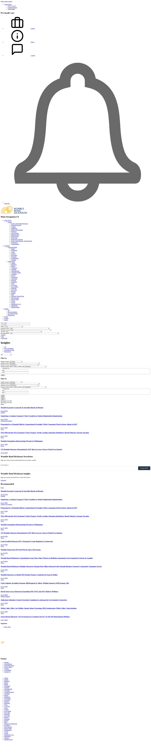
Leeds (13, 252)
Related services (5, 330)
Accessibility (7, 670)
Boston (13, 266)
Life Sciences (15, 233)
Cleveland (7, 690)
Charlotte (13, 269)
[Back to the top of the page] (14, 754)
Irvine (12, 283)
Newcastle (14, 255)
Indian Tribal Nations (17, 230)
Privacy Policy (8, 667)
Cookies (6, 668)
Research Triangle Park (17, 296)
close (2, 397)
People (6, 317)
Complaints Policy (9, 665)
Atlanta (13, 263)
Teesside (13, 260)
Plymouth (14, 257)
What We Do (7, 220)
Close (2, 337)
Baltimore (14, 264)
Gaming (13, 227)
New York (14, 290)
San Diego (7, 725)
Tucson (13, 301)
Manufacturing (15, 234)
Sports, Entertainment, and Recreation (21, 241)
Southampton (15, 258)
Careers (6, 318)
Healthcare (14, 228)
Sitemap (6, 662)
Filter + (3, 399)
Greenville (14, 279)
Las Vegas (14, 285)
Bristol (13, 249)
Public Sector (15, 236)
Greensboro (14, 277)
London (13, 253)
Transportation (15, 244)
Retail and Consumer (17, 239)
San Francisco (15, 298)
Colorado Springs (16, 272)
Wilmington (14, 305)
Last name (3, 325)
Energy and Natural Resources (19, 223)
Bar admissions (5, 333)
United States (8, 4)
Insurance (14, 231)
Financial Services (16, 225)
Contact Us (7, 672)
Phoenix (13, 291)
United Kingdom (12, 7)
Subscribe (4, 338)
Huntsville (14, 282)
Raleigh (13, 293)
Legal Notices (8, 664)
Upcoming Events (13, 313)
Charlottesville (15, 271)
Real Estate (14, 238)
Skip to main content (6, 1)
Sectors (10, 222)
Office (2, 326)
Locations (7, 246)
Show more (7, 627)
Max (3, 372)
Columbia (14, 274)
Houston (13, 280)
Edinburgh (14, 250)
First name (3, 323)
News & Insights (12, 312)
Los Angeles (14, 287)
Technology (14, 242)
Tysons (13, 302)
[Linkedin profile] (2, 675)
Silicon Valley (15, 299)
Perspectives (11, 315)
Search (6, 320)
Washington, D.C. (16, 304)
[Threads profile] (3, 675)
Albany (6, 678)
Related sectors (5, 328)
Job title (3, 331)
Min (3, 370)
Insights (6, 309)
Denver (13, 275)
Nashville (13, 288)
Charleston (14, 268)
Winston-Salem (15, 307)
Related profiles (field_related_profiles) (11, 366)
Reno (12, 294)
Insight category (5, 361)
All (8, 310)
